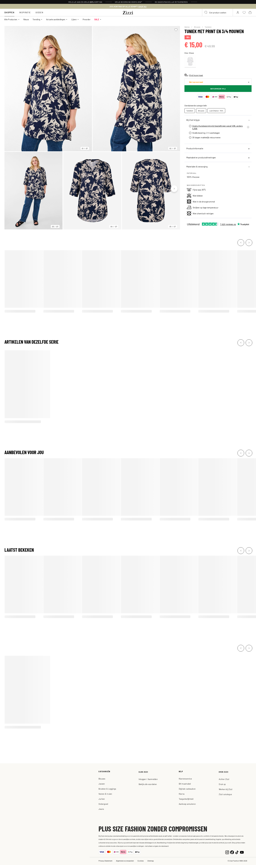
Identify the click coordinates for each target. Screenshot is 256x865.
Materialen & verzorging (196, 166)
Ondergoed (103, 804)
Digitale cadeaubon (187, 788)
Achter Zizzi (224, 779)
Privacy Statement (105, 861)
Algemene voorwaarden (125, 861)
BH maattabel (185, 783)
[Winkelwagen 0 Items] (250, 12)
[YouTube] (242, 852)
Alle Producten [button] (10, 19)
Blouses (197, 27)
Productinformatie (194, 148)
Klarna (182, 794)
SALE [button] (96, 19)
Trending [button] (36, 19)
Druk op (222, 784)
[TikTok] (237, 852)
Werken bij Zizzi (225, 789)
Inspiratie (25, 12)
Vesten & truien (105, 794)
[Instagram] (227, 852)
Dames (187, 27)
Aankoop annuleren (187, 804)
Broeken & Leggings (107, 788)
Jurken (102, 799)
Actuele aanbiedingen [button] (55, 19)
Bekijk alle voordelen (148, 784)
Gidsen (39, 12)
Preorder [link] (87, 19)
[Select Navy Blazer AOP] (190, 61)
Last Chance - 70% (216, 110)
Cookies (140, 861)
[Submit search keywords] (206, 12)
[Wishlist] (176, 30)
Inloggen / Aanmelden (148, 779)
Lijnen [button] (74, 19)
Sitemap (150, 861)
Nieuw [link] (26, 19)
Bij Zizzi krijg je (193, 120)
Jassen (102, 783)
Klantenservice (185, 778)
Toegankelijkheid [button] (186, 799)
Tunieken (208, 27)
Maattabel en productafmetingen (201, 157)
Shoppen (9, 12)
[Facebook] (232, 852)
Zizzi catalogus (225, 794)
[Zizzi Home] (128, 12)
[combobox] (217, 12)
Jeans (101, 809)
